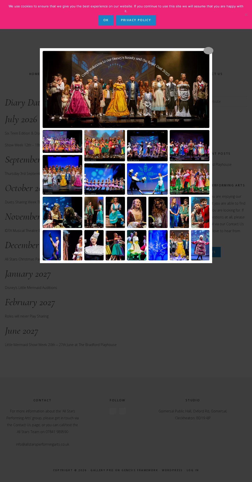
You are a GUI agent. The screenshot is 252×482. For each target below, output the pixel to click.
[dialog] (126, 155)
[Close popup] (208, 50)
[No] (245, 14)
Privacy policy (136, 20)
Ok (106, 20)
